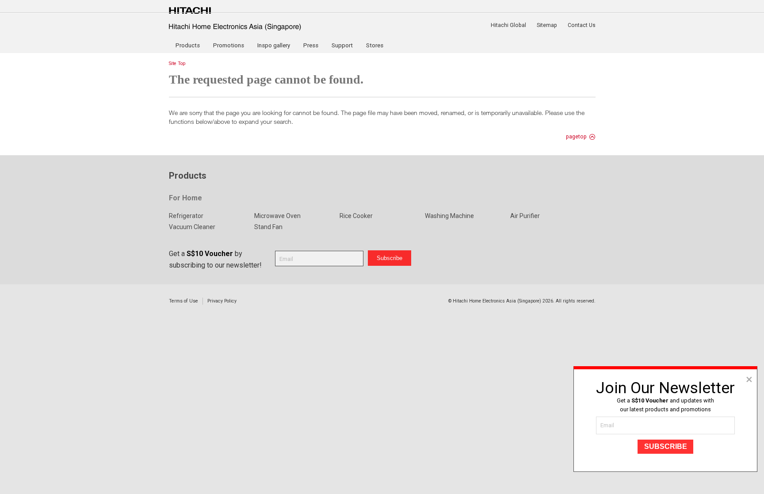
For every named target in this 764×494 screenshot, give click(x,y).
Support (342, 45)
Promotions (228, 45)
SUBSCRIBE (665, 446)
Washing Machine (449, 215)
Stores (374, 45)
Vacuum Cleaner (192, 226)
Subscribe (389, 258)
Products (188, 45)
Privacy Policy (222, 301)
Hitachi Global (508, 25)
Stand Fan (268, 226)
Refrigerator (186, 215)
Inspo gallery (273, 45)
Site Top (177, 63)
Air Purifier (525, 215)
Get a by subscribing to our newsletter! (215, 259)
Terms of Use (183, 301)
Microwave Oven (277, 215)
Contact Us (582, 25)
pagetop (576, 137)
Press (310, 45)
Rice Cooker (356, 215)
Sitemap (547, 25)
